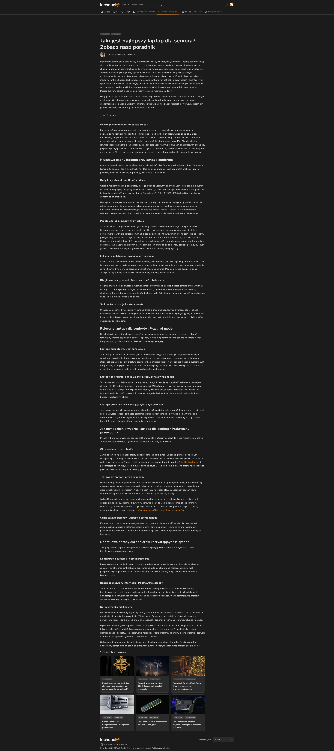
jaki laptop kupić (189, 462)
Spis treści (112, 115)
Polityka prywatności (160, 748)
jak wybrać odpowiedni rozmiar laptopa (157, 209)
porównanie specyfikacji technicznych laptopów (160, 510)
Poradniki (105, 34)
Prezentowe (154, 679)
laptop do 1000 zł (194, 365)
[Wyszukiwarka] (161, 4)
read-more (104, 657)
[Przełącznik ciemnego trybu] (229, 4)
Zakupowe (116, 34)
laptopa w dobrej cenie (181, 393)
